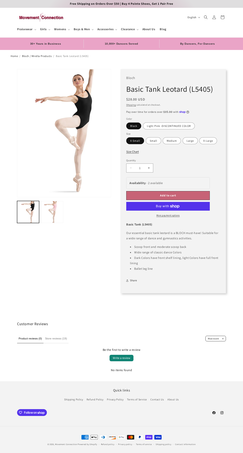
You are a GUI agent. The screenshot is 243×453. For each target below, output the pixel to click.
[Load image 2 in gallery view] (52, 212)
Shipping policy (163, 444)
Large (190, 140)
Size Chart (132, 152)
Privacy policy (125, 444)
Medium (172, 140)
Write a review (121, 358)
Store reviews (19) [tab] (56, 338)
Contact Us (157, 399)
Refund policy (107, 444)
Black (133, 126)
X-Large (208, 140)
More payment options (168, 215)
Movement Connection (66, 444)
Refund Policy (95, 399)
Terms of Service (137, 399)
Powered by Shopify (87, 444)
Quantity (131, 160)
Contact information (185, 444)
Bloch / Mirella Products (37, 56)
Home (14, 56)
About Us (173, 399)
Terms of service (144, 444)
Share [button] (133, 280)
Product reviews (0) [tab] (30, 338)
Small (153, 140)
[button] (26, 29)
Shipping (131, 104)
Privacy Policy (115, 399)
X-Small (135, 140)
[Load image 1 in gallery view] (28, 212)
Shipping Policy (73, 399)
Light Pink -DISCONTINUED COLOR (169, 126)
